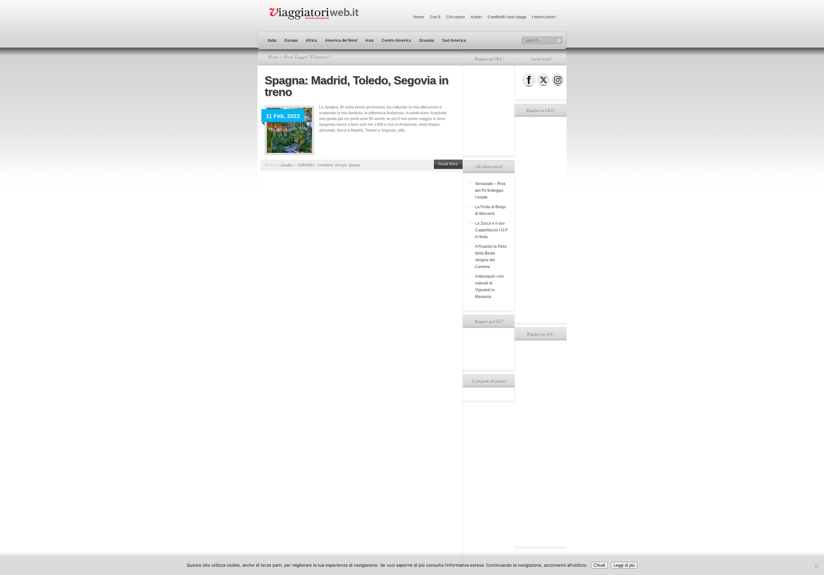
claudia (286, 164)
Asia (369, 40)
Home (418, 17)
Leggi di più (624, 565)
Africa (311, 40)
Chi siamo (455, 17)
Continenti (325, 164)
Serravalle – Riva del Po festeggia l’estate (490, 190)
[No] (816, 566)
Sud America (454, 40)
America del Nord (341, 40)
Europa (291, 40)
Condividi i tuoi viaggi (507, 17)
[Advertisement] (488, 110)
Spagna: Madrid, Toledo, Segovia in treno (356, 86)
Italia (272, 40)
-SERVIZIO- (305, 164)
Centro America (396, 40)
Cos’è (435, 17)
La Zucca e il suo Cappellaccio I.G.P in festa (491, 230)
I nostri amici (544, 17)
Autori (476, 17)
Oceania (426, 40)
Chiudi (599, 565)
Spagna (354, 164)
